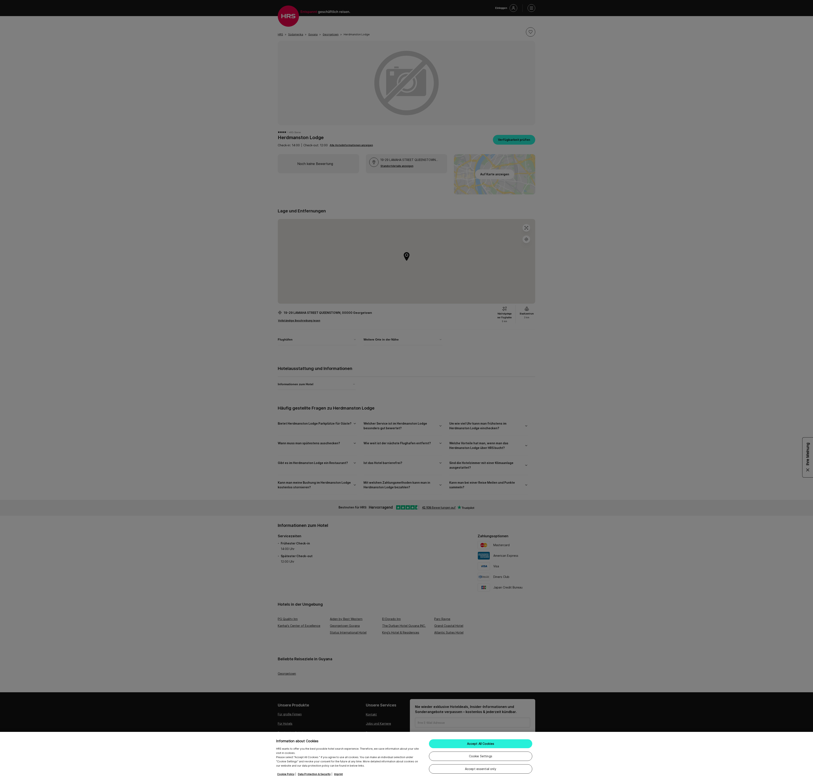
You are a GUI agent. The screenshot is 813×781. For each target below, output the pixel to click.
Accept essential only (480, 769)
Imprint (338, 774)
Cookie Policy (286, 774)
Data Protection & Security (314, 774)
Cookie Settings (480, 756)
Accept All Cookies (480, 743)
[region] (406, 756)
